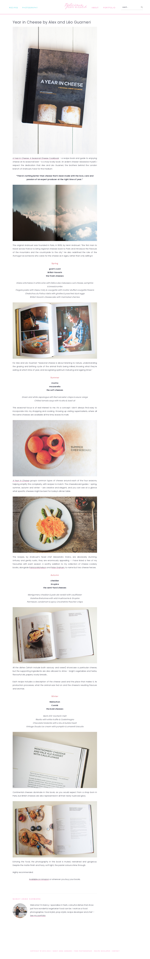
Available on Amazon (39, 879)
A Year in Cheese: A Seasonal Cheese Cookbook (36, 158)
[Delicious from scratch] (75, 8)
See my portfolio (38, 915)
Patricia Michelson (37, 567)
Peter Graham (57, 567)
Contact (116, 951)
